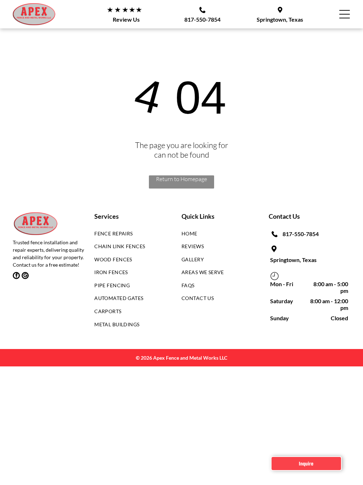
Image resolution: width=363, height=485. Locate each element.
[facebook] (16, 276)
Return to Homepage (181, 178)
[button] (344, 14)
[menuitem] (132, 235)
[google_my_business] (25, 276)
